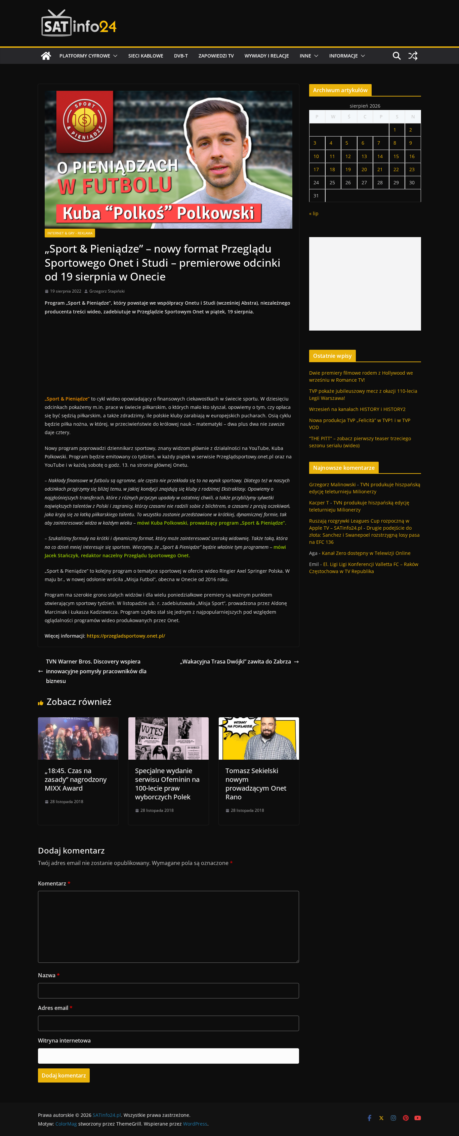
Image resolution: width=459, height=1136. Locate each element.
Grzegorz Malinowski (332, 484)
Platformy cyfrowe (84, 55)
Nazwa (49, 975)
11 (332, 156)
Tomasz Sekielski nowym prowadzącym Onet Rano (256, 783)
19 (348, 169)
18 (332, 169)
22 (396, 169)
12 (348, 156)
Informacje (343, 55)
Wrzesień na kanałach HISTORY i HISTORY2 (357, 409)
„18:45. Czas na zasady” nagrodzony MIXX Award (76, 779)
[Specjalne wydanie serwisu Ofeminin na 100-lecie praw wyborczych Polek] (168, 722)
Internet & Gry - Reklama (69, 233)
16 (412, 156)
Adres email (55, 1008)
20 (364, 169)
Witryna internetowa (64, 1040)
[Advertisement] (365, 284)
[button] (114, 56)
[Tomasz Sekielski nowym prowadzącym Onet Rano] (259, 722)
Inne (305, 55)
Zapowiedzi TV (216, 55)
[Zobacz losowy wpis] (413, 56)
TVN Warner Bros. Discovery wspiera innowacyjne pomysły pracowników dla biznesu (96, 671)
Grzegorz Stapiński (107, 291)
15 (396, 156)
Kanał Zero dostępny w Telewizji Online (366, 553)
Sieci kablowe (145, 55)
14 (380, 156)
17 (316, 169)
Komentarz (54, 883)
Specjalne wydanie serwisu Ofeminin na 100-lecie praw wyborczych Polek (167, 783)
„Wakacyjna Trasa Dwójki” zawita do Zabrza (235, 661)
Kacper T (319, 502)
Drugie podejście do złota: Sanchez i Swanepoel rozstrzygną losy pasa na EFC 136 (364, 535)
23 (412, 169)
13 (364, 156)
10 (316, 156)
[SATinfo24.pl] (46, 56)
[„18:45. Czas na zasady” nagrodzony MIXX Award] (78, 722)
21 (380, 169)
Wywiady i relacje (267, 55)
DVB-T (181, 55)
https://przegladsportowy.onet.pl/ (126, 636)
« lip (314, 213)
